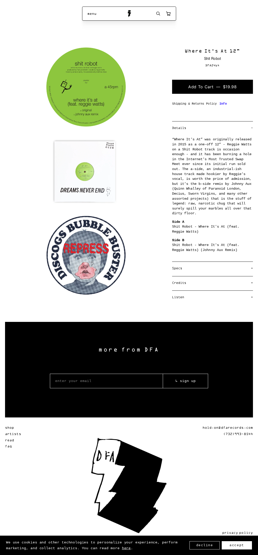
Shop (9, 427)
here (126, 548)
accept (237, 545)
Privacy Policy (237, 532)
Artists (13, 434)
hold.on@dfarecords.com (228, 427)
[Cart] (168, 13)
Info (223, 104)
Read (9, 440)
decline (204, 545)
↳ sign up (185, 381)
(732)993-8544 (238, 434)
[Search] (158, 13)
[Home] (129, 13)
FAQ (8, 446)
